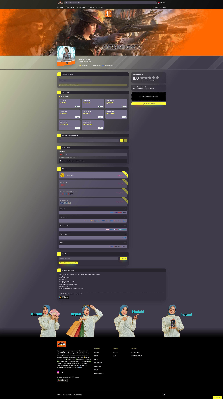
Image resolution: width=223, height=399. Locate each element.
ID (59, 78)
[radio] (69, 103)
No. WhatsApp (62, 151)
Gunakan (123, 258)
